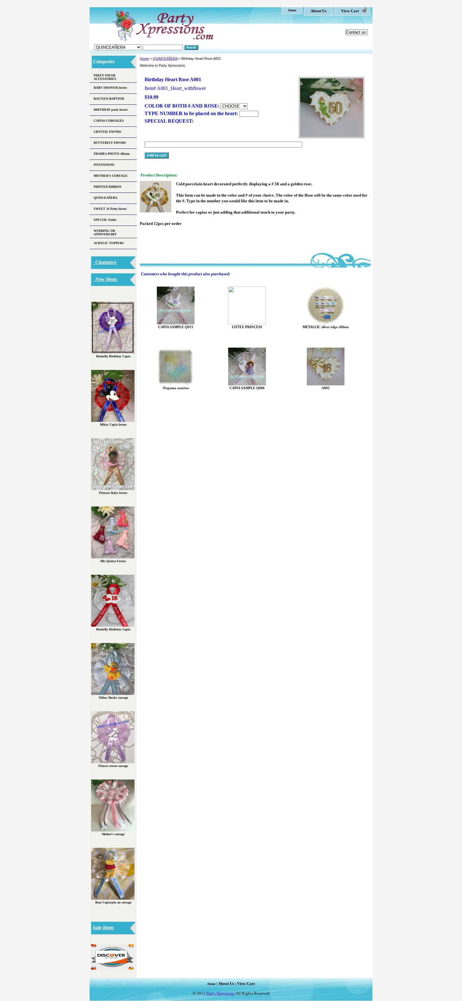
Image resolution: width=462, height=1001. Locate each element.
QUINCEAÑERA (165, 58)
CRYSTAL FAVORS (107, 131)
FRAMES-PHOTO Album (111, 153)
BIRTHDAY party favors (111, 109)
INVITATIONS (104, 164)
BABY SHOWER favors (110, 87)
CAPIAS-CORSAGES (109, 120)
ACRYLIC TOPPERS (109, 243)
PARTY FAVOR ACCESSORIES (105, 77)
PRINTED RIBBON (107, 186)
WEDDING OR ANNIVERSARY (105, 232)
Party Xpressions (220, 993)
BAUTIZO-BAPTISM (109, 98)
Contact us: (356, 32)
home (292, 10)
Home (144, 58)
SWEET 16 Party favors (110, 208)
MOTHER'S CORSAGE (111, 175)
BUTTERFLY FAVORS (110, 142)
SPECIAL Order (105, 219)
